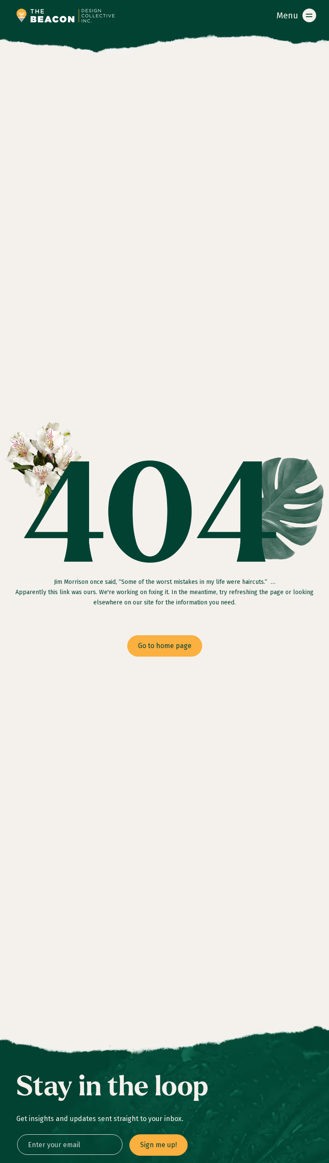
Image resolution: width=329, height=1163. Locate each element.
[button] (294, 15)
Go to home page (164, 646)
